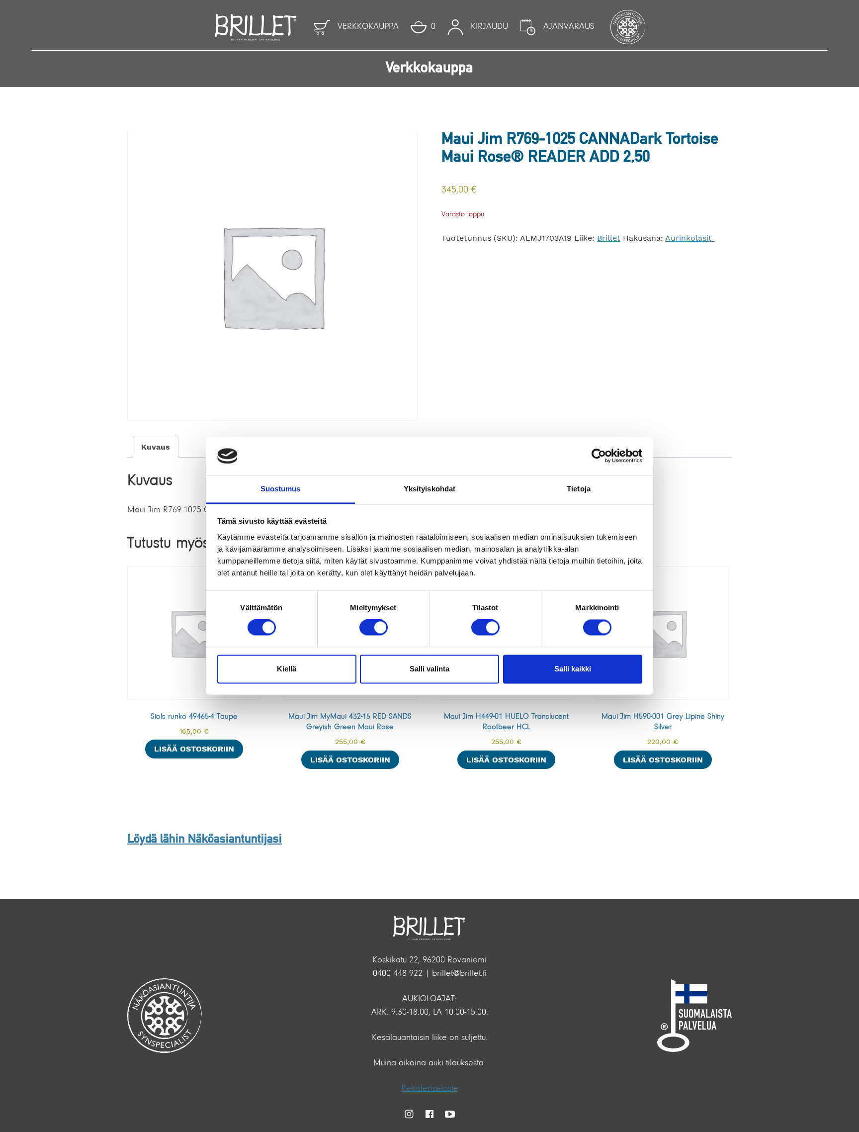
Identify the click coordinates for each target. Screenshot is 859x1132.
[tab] (155, 447)
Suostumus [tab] (280, 488)
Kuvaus (155, 447)
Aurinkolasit (689, 238)
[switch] (373, 628)
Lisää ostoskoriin (194, 749)
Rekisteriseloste (429, 1088)
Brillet (608, 238)
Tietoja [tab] (579, 488)
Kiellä (286, 668)
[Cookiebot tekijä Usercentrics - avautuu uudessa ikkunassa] (598, 456)
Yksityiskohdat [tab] (429, 488)
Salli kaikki (572, 668)
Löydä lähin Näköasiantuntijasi (204, 839)
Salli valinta (429, 668)
